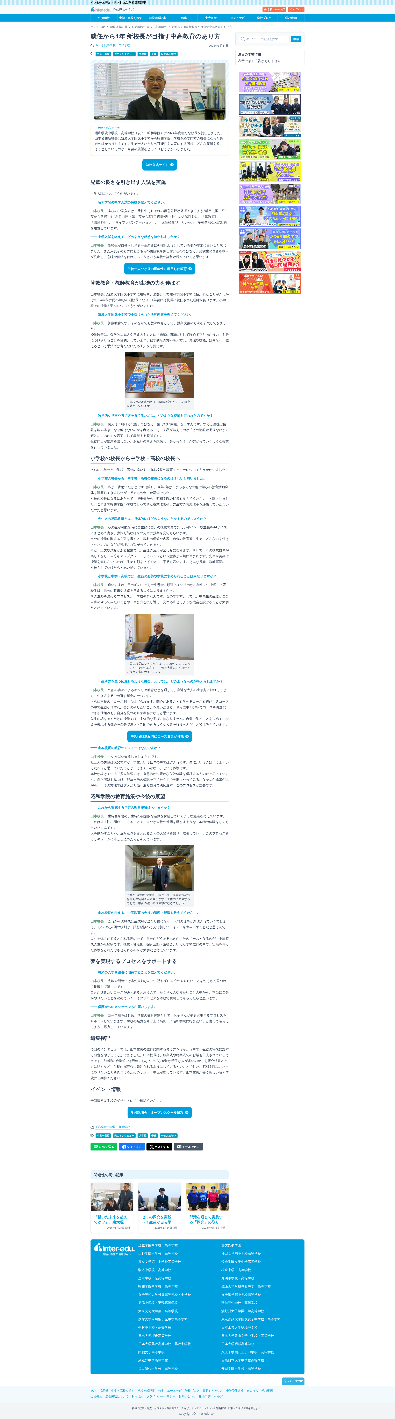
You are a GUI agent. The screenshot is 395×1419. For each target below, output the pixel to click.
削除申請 (205, 1396)
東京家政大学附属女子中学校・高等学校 (251, 1319)
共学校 (142, 54)
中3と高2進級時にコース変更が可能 (157, 736)
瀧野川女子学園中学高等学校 (242, 1311)
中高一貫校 (103, 54)
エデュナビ (237, 18)
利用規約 (137, 1396)
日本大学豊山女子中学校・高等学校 (247, 1335)
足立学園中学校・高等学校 (158, 1245)
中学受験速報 (234, 1390)
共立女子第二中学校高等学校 (159, 1261)
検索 (296, 39)
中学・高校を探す (130, 18)
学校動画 (291, 18)
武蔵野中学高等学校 (153, 1360)
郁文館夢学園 (231, 1245)
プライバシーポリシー (160, 1396)
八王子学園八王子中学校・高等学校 (247, 1352)
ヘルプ (218, 1396)
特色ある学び (168, 54)
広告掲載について (116, 1396)
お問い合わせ (187, 1396)
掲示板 (105, 18)
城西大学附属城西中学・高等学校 (246, 1286)
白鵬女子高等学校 (151, 1352)
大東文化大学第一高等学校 (158, 1311)
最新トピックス (213, 1390)
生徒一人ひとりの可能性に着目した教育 (157, 268)
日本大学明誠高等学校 (237, 1344)
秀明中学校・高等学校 (237, 1278)
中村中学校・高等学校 (154, 1327)
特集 (184, 18)
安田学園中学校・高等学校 (241, 1368)
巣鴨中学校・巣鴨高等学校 (158, 1302)
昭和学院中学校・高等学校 (112, 45)
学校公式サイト (157, 165)
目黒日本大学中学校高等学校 (242, 1360)
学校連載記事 (157, 18)
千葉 (153, 54)
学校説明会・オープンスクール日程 (157, 1112)
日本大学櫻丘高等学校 (154, 1335)
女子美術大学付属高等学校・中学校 (164, 1294)
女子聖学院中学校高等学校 (241, 1294)
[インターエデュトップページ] (114, 1249)
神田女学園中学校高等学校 (241, 1253)
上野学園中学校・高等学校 (158, 1253)
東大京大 (211, 18)
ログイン (298, 9)
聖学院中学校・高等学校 (239, 1302)
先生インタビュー (124, 54)
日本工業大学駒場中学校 (239, 1327)
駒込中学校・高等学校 (154, 1270)
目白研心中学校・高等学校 (158, 1368)
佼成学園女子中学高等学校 (241, 1261)
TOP (93, 1390)
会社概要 (96, 1396)
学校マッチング (276, 9)
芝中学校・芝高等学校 (154, 1278)
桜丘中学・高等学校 (236, 1270)
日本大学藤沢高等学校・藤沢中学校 (164, 1344)
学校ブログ (264, 18)
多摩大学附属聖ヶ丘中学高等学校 (163, 1319)
